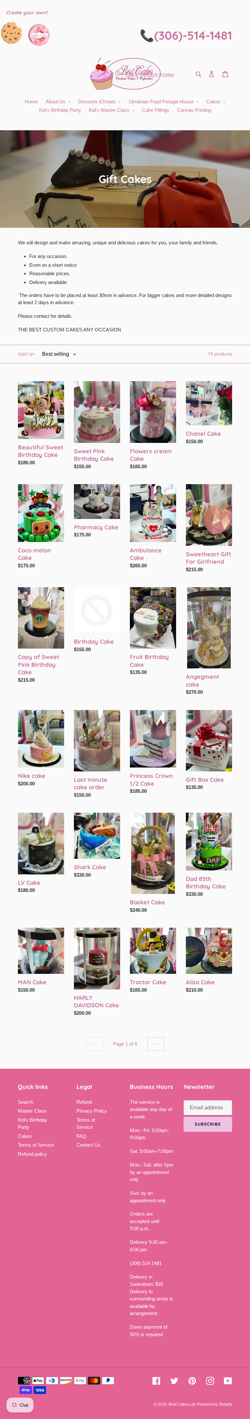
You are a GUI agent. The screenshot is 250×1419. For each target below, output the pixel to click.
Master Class (32, 1111)
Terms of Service (36, 1145)
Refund (84, 1102)
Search (25, 1102)
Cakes (25, 1136)
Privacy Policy (91, 1111)
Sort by (26, 354)
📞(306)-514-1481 (186, 35)
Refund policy (32, 1154)
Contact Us (88, 1145)
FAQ (81, 1136)
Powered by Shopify (214, 1404)
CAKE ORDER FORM (149, 75)
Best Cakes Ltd (182, 1404)
